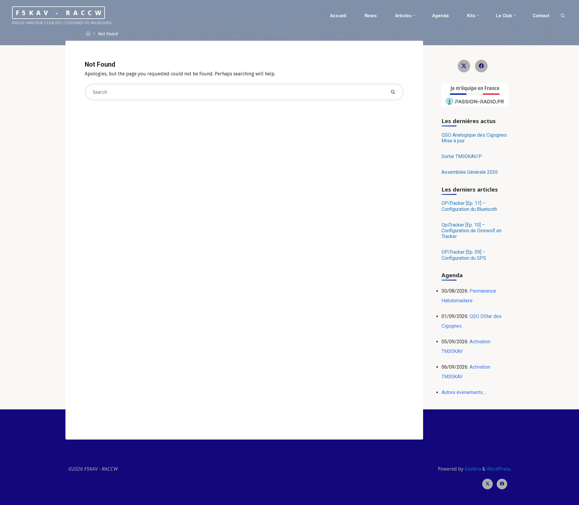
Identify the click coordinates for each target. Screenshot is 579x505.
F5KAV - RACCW (60, 12)
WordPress (498, 469)
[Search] (563, 16)
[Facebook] (481, 66)
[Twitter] (464, 66)
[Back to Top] (555, 496)
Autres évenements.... (463, 392)
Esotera (472, 469)
